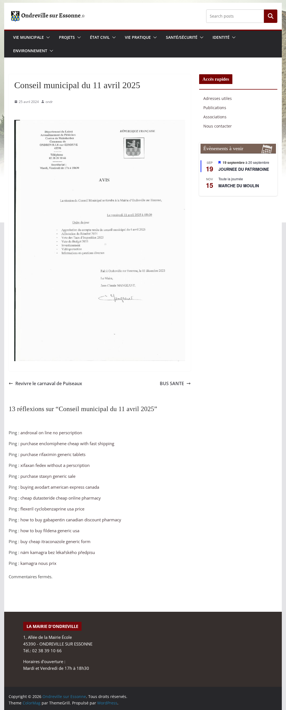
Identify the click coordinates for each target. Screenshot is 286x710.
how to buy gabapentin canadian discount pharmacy (70, 519)
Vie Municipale (28, 37)
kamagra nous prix (38, 563)
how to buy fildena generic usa (49, 530)
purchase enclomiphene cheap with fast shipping (67, 443)
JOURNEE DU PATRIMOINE (243, 169)
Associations (215, 116)
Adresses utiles (217, 98)
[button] (47, 37)
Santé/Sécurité (181, 37)
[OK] (270, 16)
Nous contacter (217, 126)
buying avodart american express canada (59, 487)
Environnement (30, 50)
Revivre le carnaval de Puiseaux (48, 383)
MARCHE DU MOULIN (238, 185)
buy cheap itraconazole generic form (55, 541)
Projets (67, 37)
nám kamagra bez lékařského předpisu (57, 552)
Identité (221, 37)
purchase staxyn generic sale (47, 476)
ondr (49, 101)
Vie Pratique (138, 37)
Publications (214, 107)
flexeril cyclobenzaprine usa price (52, 509)
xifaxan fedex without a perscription (55, 465)
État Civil (100, 37)
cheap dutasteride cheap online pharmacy (60, 498)
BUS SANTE (172, 383)
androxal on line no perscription (51, 432)
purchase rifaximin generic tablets (52, 454)
